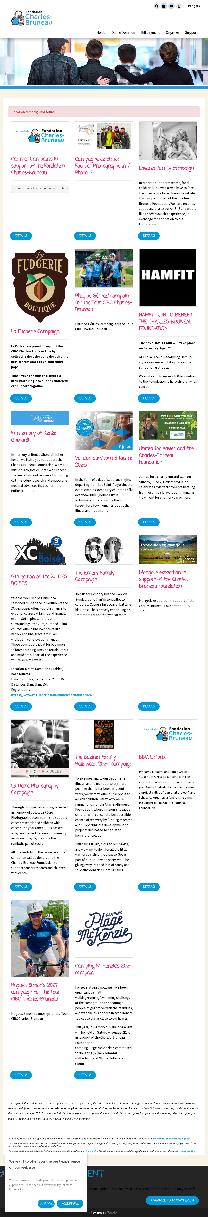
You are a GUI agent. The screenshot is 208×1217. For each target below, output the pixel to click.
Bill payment (150, 32)
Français (193, 6)
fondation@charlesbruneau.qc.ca (171, 1138)
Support (191, 32)
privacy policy (90, 1151)
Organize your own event (172, 1200)
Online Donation (123, 32)
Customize (46, 1203)
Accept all (70, 1204)
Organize (172, 32)
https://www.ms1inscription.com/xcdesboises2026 (51, 695)
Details (21, 236)
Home (100, 32)
